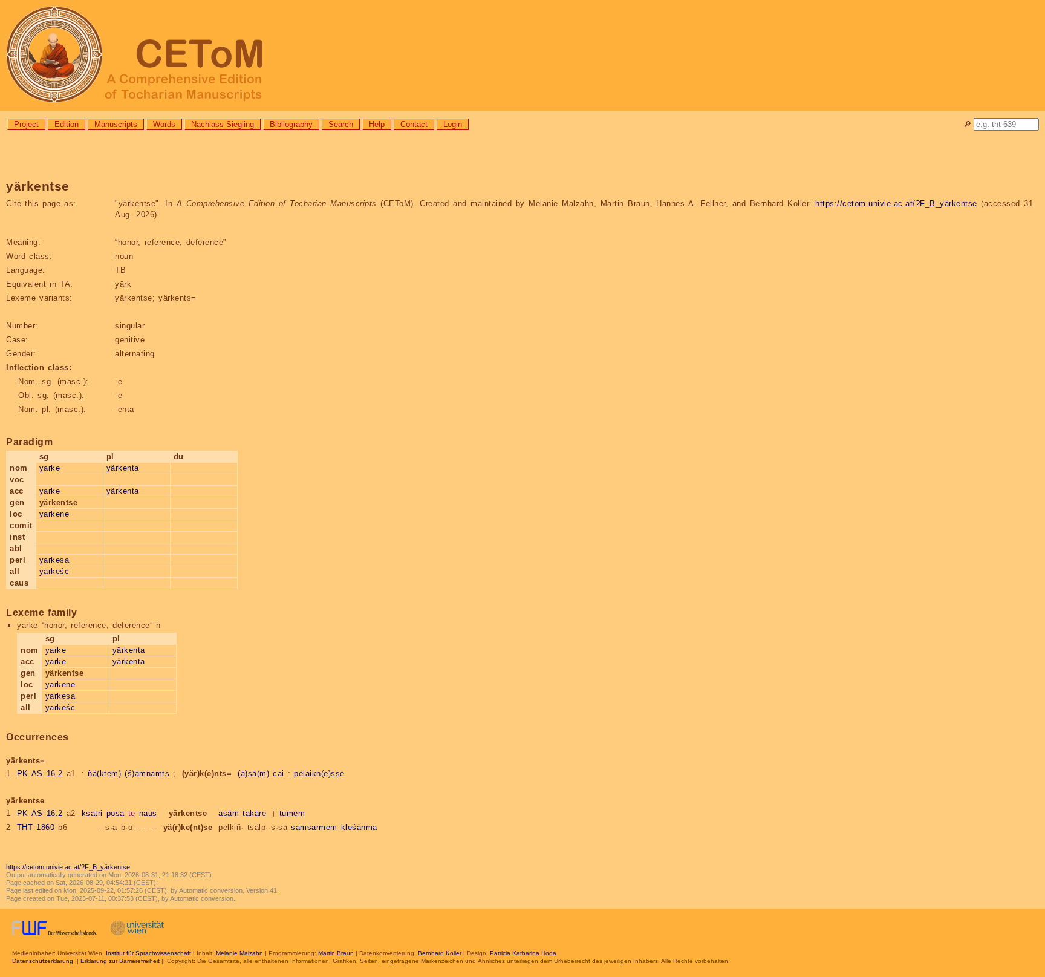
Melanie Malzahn (239, 953)
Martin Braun (336, 953)
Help (377, 124)
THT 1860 (36, 827)
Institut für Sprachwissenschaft (148, 953)
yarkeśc (54, 571)
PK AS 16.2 (40, 773)
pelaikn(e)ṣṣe (319, 773)
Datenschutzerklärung (42, 961)
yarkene (54, 513)
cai (278, 773)
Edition (66, 124)
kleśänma (359, 827)
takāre (254, 813)
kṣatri (92, 813)
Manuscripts (115, 124)
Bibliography (291, 124)
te (131, 813)
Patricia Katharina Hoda (523, 953)
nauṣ (148, 813)
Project (26, 124)
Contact (414, 124)
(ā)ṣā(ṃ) (253, 773)
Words (164, 124)
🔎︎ (967, 124)
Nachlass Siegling (222, 124)
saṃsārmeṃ (314, 827)
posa (115, 813)
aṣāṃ (228, 813)
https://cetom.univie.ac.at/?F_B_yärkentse (896, 203)
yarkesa (54, 559)
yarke (49, 467)
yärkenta (122, 467)
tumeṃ (292, 813)
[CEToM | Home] (522, 55)
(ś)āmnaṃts (147, 773)
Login (452, 124)
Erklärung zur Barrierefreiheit (120, 961)
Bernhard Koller (439, 953)
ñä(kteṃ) (104, 773)
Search (340, 124)
